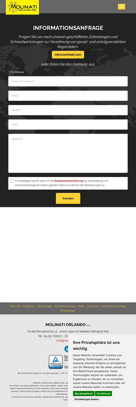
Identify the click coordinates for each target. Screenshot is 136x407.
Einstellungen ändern (87, 399)
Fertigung (28, 306)
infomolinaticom (68, 54)
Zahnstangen (44, 306)
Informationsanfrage (114, 306)
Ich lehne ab (103, 393)
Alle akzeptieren (84, 393)
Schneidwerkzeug (65, 306)
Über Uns (15, 306)
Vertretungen (67, 310)
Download (93, 306)
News (81, 306)
